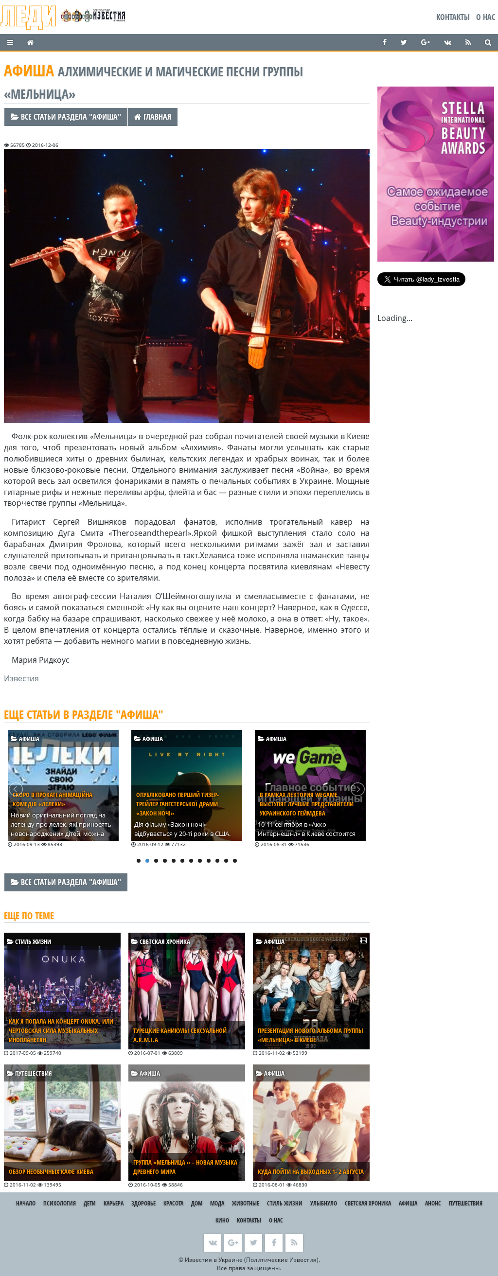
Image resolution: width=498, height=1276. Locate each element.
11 (226, 861)
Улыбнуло (323, 1203)
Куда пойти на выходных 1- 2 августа (311, 1171)
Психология (59, 1203)
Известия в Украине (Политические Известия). (252, 1260)
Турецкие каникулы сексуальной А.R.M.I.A (180, 1035)
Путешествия (33, 1073)
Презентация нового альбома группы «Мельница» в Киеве (310, 1035)
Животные (245, 1203)
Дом (196, 1203)
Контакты (453, 17)
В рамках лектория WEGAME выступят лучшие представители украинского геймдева (183, 803)
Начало (26, 1203)
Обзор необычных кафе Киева (51, 1171)
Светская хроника (164, 941)
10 (217, 861)
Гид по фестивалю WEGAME (298, 794)
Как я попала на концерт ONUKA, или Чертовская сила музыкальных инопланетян (61, 1030)
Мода (217, 1203)
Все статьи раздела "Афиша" (70, 116)
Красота (173, 1203)
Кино (222, 1220)
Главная (156, 116)
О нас (485, 17)
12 (235, 861)
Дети (90, 1203)
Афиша (28, 738)
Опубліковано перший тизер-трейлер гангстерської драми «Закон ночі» (54, 803)
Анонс (433, 1203)
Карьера (114, 1203)
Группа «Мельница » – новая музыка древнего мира (185, 1167)
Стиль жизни (32, 941)
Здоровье (143, 1203)
